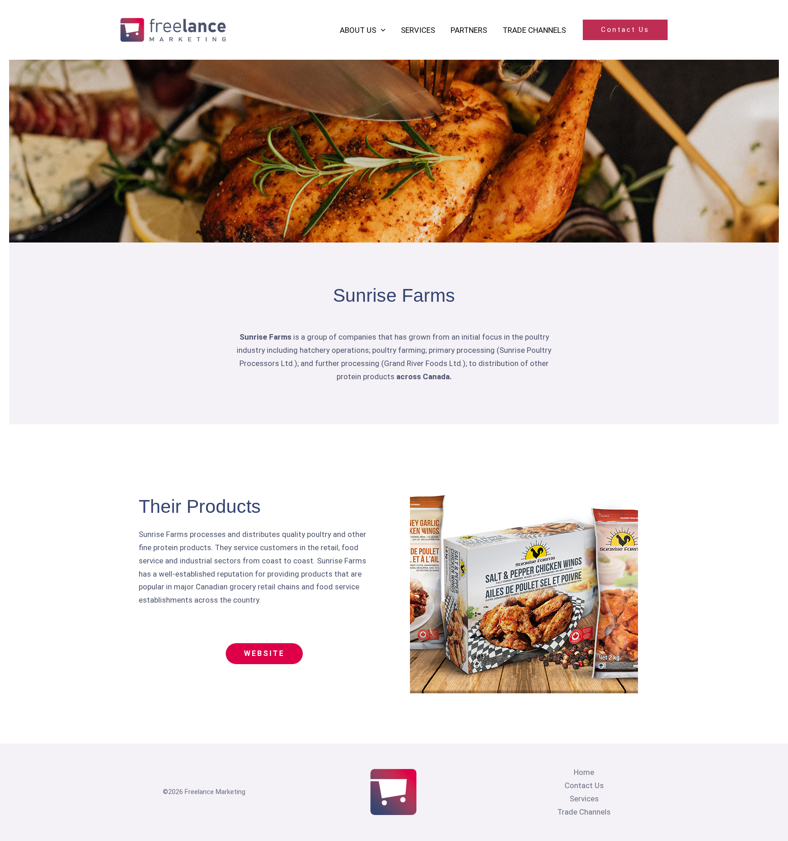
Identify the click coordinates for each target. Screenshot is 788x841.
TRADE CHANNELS (534, 30)
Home (584, 772)
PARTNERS (469, 30)
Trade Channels (584, 811)
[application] (380, 30)
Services (584, 798)
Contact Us (584, 785)
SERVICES (418, 30)
